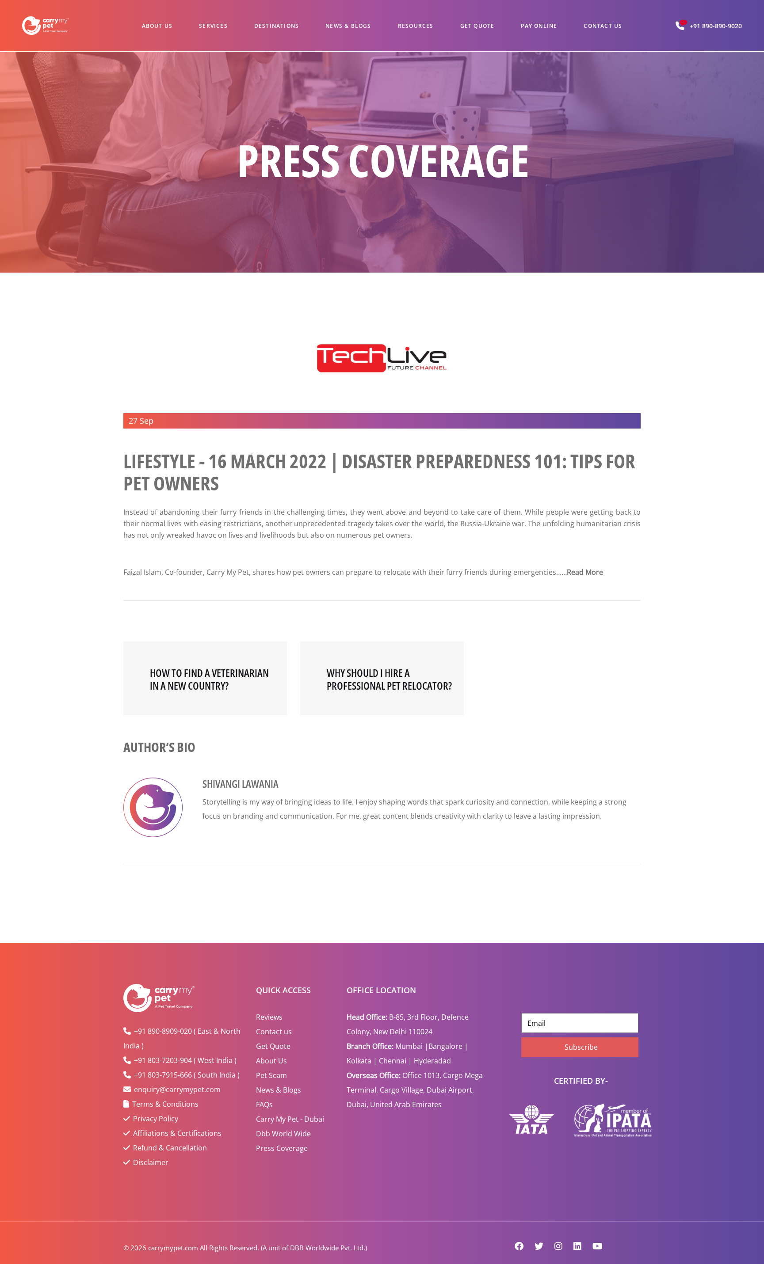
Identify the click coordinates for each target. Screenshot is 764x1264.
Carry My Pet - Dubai (290, 1119)
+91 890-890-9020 (716, 26)
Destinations (276, 26)
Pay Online (539, 26)
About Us (157, 26)
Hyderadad (432, 1061)
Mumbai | (411, 1046)
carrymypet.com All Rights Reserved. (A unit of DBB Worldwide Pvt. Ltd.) (257, 1247)
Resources (416, 26)
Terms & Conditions (165, 1104)
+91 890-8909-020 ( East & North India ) (182, 1038)
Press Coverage (282, 1148)
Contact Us (603, 26)
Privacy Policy (155, 1119)
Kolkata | (362, 1061)
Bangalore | (448, 1046)
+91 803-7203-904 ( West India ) (185, 1060)
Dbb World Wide (283, 1134)
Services (213, 26)
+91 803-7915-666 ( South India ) (187, 1075)
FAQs (264, 1104)
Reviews (269, 1017)
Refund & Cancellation (170, 1148)
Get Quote (477, 26)
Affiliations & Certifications (177, 1133)
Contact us (274, 1031)
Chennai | (395, 1061)
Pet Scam (271, 1075)
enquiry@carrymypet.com (177, 1089)
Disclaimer (150, 1162)
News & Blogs (348, 26)
